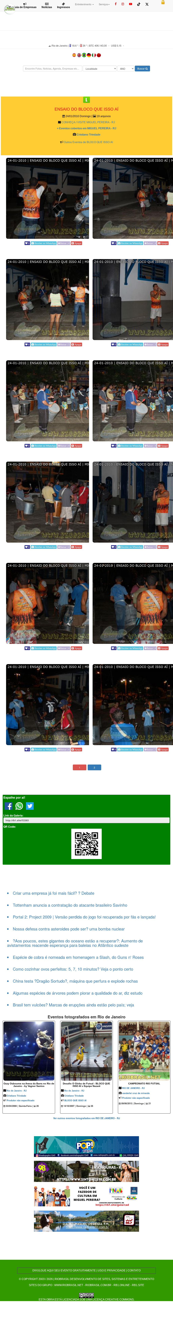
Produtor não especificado (20, 1100)
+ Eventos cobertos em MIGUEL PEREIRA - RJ (86, 128)
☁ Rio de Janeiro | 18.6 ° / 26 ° (68, 45)
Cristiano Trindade (88, 134)
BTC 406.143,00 (98, 45)
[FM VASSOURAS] (86, 1171)
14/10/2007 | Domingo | (75, 1105)
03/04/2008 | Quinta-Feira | (19, 1105)
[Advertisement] (86, 84)
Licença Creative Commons (113, 1299)
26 (37, 1105)
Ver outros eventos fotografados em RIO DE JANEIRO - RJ (86, 1118)
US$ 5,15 (116, 45)
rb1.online (122, 1285)
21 (149, 1103)
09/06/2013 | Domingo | (133, 1103)
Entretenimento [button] (83, 4)
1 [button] (79, 767)
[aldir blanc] (86, 1196)
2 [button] (94, 767)
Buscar (141, 68)
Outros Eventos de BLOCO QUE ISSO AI (88, 142)
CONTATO (134, 1270)
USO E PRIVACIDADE (112, 1270)
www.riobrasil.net (68, 1285)
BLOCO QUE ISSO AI (75, 1100)
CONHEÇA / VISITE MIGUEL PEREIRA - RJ (88, 122)
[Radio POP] (86, 1146)
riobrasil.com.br (98, 1285)
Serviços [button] (103, 4)
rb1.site (138, 1285)
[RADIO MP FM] (86, 1221)
